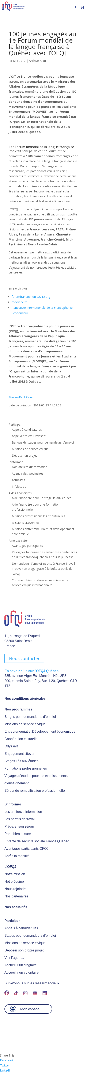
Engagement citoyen (19, 753)
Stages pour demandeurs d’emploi (30, 716)
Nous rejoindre (15, 889)
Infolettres (19, 486)
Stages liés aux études (21, 761)
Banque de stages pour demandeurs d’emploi (43, 442)
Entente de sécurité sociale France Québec (36, 841)
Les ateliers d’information (23, 811)
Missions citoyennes (25, 523)
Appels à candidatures (27, 430)
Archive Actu (37, 61)
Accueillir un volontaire (21, 972)
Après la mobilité (17, 856)
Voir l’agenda (14, 957)
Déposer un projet (24, 455)
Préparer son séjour (19, 826)
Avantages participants (27, 546)
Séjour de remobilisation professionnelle (34, 790)
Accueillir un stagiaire (20, 965)
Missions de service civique (30, 449)
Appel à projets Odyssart (29, 436)
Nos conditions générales (25, 698)
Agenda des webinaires (27, 473)
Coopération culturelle (21, 739)
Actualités (18, 480)
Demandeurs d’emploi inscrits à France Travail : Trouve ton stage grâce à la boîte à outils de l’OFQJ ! (44, 569)
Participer (15, 424)
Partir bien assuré (17, 834)
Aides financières (20, 493)
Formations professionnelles (25, 768)
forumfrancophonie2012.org (31, 297)
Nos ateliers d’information (29, 467)
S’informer (16, 462)
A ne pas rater (18, 541)
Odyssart (11, 746)
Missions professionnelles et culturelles (38, 516)
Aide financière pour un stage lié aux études (41, 498)
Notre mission (14, 874)
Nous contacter (24, 658)
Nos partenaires (16, 896)
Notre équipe (14, 881)
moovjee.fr (19, 302)
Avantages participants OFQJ (26, 848)
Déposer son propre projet (24, 950)
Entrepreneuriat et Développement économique (39, 731)
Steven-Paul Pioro (21, 397)
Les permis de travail (19, 819)
